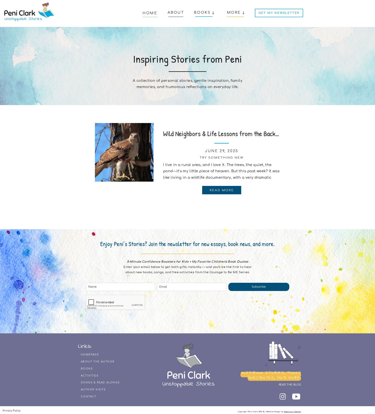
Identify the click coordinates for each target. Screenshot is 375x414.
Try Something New (222, 157)
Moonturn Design (292, 412)
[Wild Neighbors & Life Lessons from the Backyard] (124, 152)
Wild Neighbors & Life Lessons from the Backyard (225, 133)
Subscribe (259, 286)
